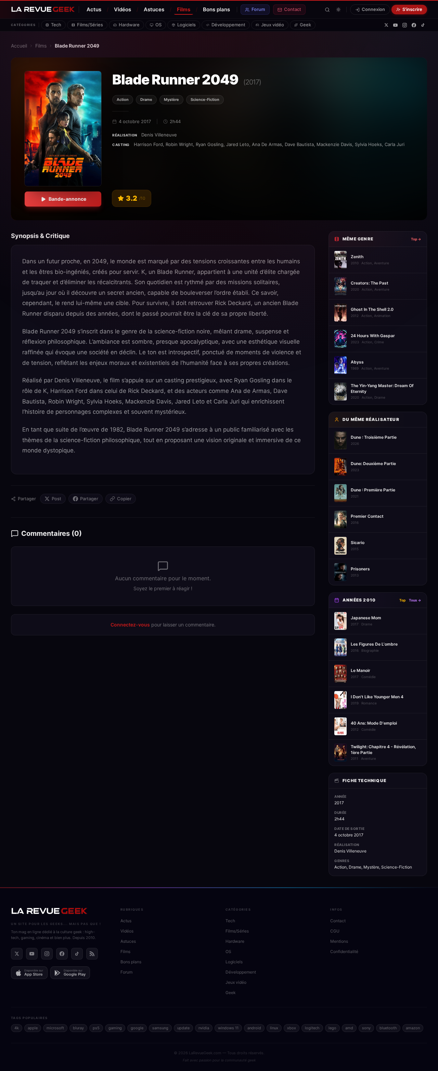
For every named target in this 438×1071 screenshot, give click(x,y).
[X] (386, 25)
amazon (413, 1028)
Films (183, 9)
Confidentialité (344, 951)
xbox (291, 1028)
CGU (334, 931)
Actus (94, 9)
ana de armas (267, 144)
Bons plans (216, 9)
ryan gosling (209, 144)
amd (349, 1028)
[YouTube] (395, 25)
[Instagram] (404, 25)
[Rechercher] (327, 9)
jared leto (237, 144)
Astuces (154, 9)
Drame (146, 99)
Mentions (339, 941)
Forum (258, 9)
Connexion (373, 9)
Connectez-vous (130, 624)
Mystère (171, 99)
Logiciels (186, 24)
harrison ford (148, 144)
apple (33, 1028)
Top (402, 600)
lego (332, 1028)
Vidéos (122, 9)
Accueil (19, 46)
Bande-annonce (67, 199)
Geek (305, 24)
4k (16, 1028)
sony (366, 1028)
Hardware (129, 24)
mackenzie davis (334, 144)
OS (158, 24)
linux (274, 1028)
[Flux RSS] (92, 954)
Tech (56, 24)
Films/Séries (90, 24)
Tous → (415, 600)
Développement (228, 24)
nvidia (203, 1028)
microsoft (55, 1028)
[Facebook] (414, 25)
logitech (312, 1028)
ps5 (96, 1028)
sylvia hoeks (368, 144)
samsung (160, 1028)
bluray (78, 1028)
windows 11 (228, 1028)
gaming (115, 1028)
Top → (416, 239)
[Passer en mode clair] (338, 9)
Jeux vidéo (272, 24)
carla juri (394, 144)
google (137, 1028)
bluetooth (388, 1028)
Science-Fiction (205, 99)
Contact (292, 9)
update (183, 1028)
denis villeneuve (159, 134)
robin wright (179, 144)
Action (123, 99)
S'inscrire (412, 9)
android (254, 1028)
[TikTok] (423, 25)
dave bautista (299, 144)
